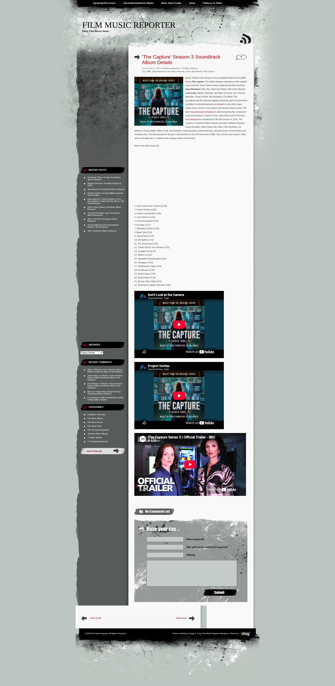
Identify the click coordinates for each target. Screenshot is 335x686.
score (188, 71)
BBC (149, 71)
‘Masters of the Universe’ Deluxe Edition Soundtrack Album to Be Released (104, 371)
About (192, 3)
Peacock (180, 71)
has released (191, 119)
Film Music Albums (95, 418)
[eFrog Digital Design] (245, 636)
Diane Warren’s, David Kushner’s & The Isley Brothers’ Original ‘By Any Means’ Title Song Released (105, 201)
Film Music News (94, 426)
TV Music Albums (94, 437)
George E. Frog (194, 633)
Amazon (220, 104)
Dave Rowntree (159, 71)
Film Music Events (95, 422)
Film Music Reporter (129, 25)
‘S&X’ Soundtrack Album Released (101, 231)
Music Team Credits (171, 3)
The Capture (209, 71)
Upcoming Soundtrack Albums (138, 3)
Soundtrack (197, 71)
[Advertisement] (104, 112)
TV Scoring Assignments (97, 441)
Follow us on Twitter (212, 3)
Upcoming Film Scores (104, 3)
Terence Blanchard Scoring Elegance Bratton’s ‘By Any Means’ (103, 226)
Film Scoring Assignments (98, 430)
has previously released (202, 112)
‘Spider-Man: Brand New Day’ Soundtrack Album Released (104, 393)
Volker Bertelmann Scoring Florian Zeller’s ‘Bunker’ (105, 399)
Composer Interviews (96, 414)
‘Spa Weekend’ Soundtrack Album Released (105, 189)
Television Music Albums (97, 434)
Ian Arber (171, 71)
